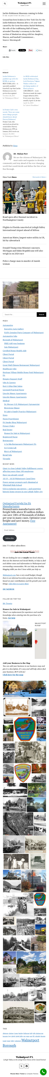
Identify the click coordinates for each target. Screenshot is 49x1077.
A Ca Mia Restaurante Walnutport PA (20, 444)
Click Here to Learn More (19, 583)
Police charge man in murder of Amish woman (21, 262)
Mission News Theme (17, 1074)
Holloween (26, 1033)
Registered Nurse (10, 437)
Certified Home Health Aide (14, 350)
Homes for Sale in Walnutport (17, 433)
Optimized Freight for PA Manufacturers (17, 505)
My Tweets (7, 603)
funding (21, 1033)
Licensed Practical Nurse (13, 389)
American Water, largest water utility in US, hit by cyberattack (24, 239)
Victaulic (6, 458)
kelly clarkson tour (38, 1033)
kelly (31, 1033)
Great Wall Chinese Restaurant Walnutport (21, 365)
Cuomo (16, 1033)
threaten (43, 1036)
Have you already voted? (13, 475)
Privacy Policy (9, 426)
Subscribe (9, 538)
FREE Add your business (14, 343)
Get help (11, 618)
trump (8, 1041)
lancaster (5, 1036)
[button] (35, 642)
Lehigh (13, 1036)
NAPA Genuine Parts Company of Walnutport (24, 332)
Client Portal (8, 354)
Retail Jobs (7, 455)
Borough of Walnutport (13, 339)
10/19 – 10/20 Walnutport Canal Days (19, 478)
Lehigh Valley (19, 1036)
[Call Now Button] (43, 1072)
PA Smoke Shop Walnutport (15, 422)
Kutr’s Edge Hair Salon (12, 386)
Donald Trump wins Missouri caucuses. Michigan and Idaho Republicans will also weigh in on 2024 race (23, 250)
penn (27, 1036)
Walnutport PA (24, 3)
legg (9, 1036)
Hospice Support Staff (12, 379)
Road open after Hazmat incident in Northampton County (20, 218)
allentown (5, 1033)
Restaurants (8, 440)
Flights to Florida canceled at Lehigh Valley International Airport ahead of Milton (24, 229)
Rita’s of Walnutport (13, 451)
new (24, 1036)
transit (4, 1041)
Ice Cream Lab (10, 447)
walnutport (18, 1041)
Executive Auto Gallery (14, 329)
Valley (12, 1041)
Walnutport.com (9, 575)
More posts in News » (39, 177)
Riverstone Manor (12, 408)
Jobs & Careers (9, 382)
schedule (37, 1036)
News (5, 415)
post (31, 1036)
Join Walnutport (11, 347)
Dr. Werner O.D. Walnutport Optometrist (22, 404)
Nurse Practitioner (11, 418)
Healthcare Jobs (9, 368)
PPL (34, 1036)
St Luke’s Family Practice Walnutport (20, 411)
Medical (6, 400)
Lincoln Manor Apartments (15, 393)
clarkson (11, 1033)
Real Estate (7, 429)
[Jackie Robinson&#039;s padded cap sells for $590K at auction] (13, 87)
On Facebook (8, 589)
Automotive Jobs (10, 336)
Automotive (8, 325)
